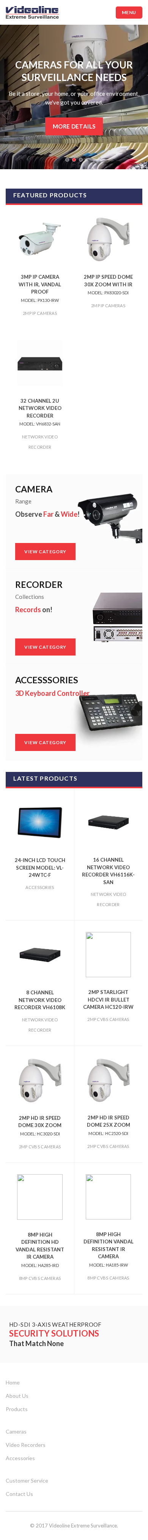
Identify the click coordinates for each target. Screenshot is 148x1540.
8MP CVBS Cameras (40, 1278)
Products (17, 1409)
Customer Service (27, 1480)
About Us (17, 1395)
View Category (50, 551)
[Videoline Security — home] (32, 12)
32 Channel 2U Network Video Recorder (40, 412)
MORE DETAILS (74, 126)
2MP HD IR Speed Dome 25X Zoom (108, 1125)
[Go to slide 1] (67, 160)
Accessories (39, 887)
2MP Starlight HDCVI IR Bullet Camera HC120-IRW (108, 999)
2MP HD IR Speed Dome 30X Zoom (39, 1125)
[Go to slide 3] (81, 160)
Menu (129, 12)
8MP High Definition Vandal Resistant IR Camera (108, 1249)
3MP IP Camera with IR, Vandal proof (40, 288)
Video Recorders (26, 1445)
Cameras (16, 1431)
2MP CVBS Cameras (108, 1019)
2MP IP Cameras (40, 313)
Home (13, 1382)
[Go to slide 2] (74, 160)
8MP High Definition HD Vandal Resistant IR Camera (40, 1250)
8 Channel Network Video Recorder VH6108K (39, 999)
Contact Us (19, 1494)
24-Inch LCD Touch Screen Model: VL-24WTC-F (40, 867)
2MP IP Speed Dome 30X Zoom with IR (108, 284)
